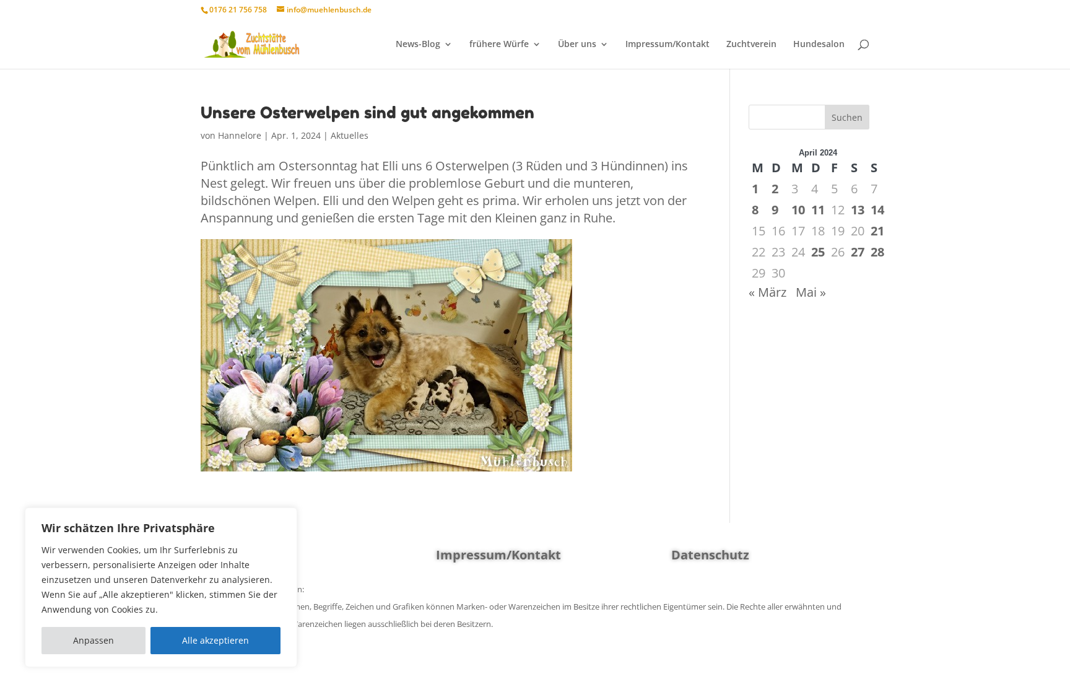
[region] (161, 587)
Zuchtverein (751, 45)
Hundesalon (819, 45)
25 (818, 251)
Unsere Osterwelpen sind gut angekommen (367, 112)
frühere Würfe (499, 45)
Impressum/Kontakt (667, 45)
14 (877, 209)
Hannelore (239, 135)
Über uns (577, 45)
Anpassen (93, 640)
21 (877, 230)
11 (818, 209)
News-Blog (418, 45)
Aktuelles (349, 135)
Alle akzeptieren (215, 640)
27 (857, 251)
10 (798, 209)
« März (767, 292)
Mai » (811, 292)
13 (857, 209)
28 (877, 251)
